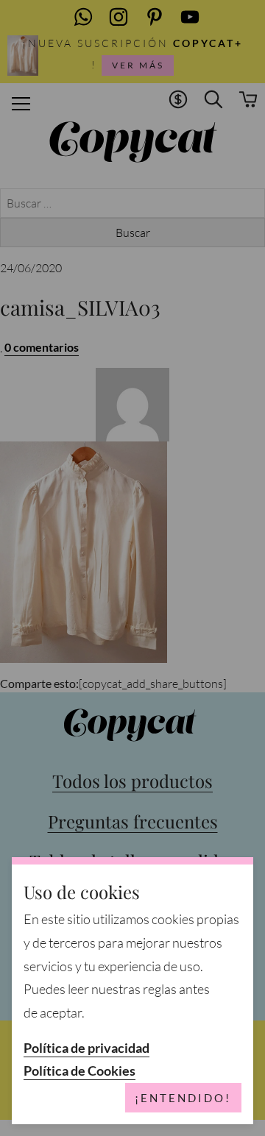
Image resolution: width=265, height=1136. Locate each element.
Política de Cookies (79, 1071)
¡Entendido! (183, 1097)
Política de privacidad (86, 1048)
